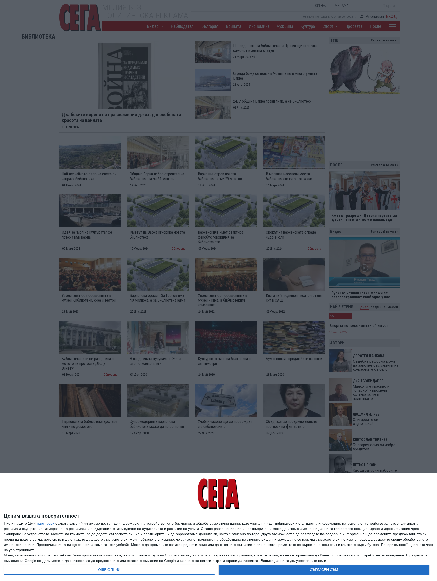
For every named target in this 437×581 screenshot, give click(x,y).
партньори (45, 523)
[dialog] (218, 527)
